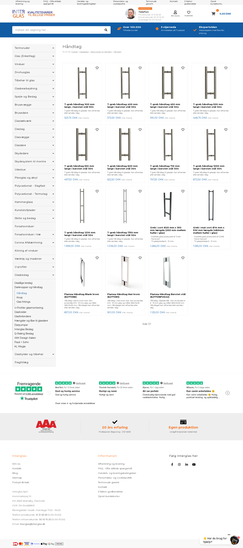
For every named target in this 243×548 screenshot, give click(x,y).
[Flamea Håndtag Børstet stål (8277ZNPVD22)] (168, 273)
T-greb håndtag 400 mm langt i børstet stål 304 (122, 105)
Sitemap (17, 477)
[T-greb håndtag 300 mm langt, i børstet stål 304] (82, 83)
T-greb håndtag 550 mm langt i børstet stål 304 (79, 167)
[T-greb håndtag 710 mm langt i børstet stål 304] (168, 144)
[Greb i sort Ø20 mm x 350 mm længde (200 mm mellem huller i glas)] (168, 206)
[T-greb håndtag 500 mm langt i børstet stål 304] (211, 83)
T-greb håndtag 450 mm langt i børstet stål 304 (165, 105)
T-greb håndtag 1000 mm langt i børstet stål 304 (208, 167)
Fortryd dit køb (20, 482)
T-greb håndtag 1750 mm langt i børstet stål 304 (122, 233)
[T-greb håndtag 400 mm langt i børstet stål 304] (125, 83)
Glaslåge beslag (23, 282)
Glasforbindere (22, 316)
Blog (15, 473)
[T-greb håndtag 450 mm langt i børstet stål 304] (168, 83)
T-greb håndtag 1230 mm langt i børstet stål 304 (79, 233)
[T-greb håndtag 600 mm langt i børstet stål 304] (125, 144)
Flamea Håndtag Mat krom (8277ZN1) (123, 295)
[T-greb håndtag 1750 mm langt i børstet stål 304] (125, 208)
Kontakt (16, 468)
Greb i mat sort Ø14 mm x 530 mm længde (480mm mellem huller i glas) (208, 230)
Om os (16, 463)
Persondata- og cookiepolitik (115, 477)
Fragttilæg (21, 362)
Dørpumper (21, 324)
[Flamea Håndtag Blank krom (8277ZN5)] (82, 273)
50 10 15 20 (45, 519)
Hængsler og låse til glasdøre (31, 320)
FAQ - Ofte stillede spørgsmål (115, 468)
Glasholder (20, 312)
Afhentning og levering (111, 463)
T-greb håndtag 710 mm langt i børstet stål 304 (165, 167)
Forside (74, 52)
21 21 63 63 (41, 514)
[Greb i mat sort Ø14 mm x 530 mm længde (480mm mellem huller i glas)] (211, 206)
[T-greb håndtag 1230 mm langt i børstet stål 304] (82, 208)
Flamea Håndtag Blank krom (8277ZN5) (81, 295)
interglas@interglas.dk (32, 524)
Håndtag (22, 293)
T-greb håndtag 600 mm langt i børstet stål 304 (122, 167)
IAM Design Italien (25, 337)
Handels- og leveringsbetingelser (117, 473)
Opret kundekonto (109, 496)
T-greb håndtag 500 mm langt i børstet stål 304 (208, 105)
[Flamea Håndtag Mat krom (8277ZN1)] (125, 273)
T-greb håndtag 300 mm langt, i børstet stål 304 (79, 105)
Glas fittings (23, 301)
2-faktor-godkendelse (110, 491)
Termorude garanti (108, 482)
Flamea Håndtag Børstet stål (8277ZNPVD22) (168, 295)
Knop (20, 297)
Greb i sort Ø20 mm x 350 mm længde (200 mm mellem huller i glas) (168, 230)
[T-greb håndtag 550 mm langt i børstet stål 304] (82, 144)
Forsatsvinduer (24, 226)
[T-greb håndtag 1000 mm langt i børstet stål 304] (211, 144)
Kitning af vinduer (26, 250)
